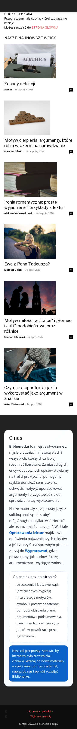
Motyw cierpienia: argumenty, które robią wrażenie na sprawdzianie (38, 143)
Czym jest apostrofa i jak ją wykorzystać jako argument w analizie (33, 393)
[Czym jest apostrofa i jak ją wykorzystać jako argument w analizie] (38, 365)
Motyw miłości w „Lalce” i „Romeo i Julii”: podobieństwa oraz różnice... (38, 326)
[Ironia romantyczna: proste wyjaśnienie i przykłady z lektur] (38, 179)
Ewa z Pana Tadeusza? (27, 264)
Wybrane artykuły (40, 716)
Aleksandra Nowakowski (18, 213)
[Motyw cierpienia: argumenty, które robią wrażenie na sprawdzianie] (38, 118)
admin (8, 89)
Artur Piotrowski (14, 404)
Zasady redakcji (19, 83)
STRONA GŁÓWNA (45, 27)
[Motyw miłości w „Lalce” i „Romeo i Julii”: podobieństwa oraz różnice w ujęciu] (38, 298)
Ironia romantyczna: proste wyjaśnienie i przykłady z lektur (34, 205)
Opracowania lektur (26, 532)
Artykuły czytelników (41, 711)
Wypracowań (36, 550)
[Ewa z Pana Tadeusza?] (38, 241)
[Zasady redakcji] (38, 61)
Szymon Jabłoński (14, 337)
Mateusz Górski (13, 151)
